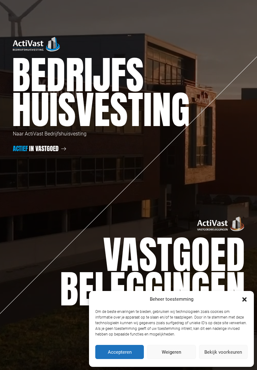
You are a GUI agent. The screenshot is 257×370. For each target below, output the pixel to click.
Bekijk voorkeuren (223, 352)
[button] (244, 299)
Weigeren (171, 352)
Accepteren (120, 352)
